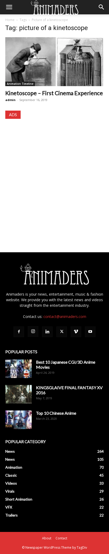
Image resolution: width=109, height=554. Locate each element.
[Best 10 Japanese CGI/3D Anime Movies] (18, 368)
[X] (61, 331)
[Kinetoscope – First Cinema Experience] (54, 61)
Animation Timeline (20, 84)
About (46, 538)
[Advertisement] (54, 180)
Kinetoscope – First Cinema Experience (54, 93)
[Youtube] (90, 331)
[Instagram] (33, 331)
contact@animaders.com (64, 316)
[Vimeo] (76, 331)
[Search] (101, 7)
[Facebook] (18, 331)
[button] (9, 7)
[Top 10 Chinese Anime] (18, 419)
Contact (61, 538)
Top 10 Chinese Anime (56, 413)
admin (10, 100)
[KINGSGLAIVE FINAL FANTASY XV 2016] (18, 394)
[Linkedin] (47, 331)
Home (10, 20)
